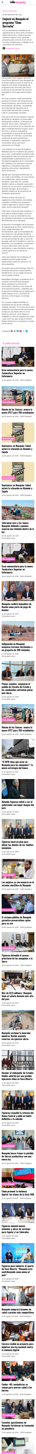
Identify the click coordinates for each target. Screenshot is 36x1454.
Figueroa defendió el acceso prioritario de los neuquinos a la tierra (17, 958)
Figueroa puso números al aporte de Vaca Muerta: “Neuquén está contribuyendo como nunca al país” (18, 1270)
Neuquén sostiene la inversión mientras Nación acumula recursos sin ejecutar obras (16, 1036)
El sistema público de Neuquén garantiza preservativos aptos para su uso (16, 920)
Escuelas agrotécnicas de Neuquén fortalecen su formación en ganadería (18, 1425)
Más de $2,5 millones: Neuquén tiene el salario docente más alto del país (17, 996)
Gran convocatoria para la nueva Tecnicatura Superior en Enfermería (17, 373)
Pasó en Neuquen (9, 11)
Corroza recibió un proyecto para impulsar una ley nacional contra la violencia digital (17, 1347)
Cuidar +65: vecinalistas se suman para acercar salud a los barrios (17, 1387)
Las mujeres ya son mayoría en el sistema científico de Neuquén (18, 883)
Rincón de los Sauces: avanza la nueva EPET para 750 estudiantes (18, 411)
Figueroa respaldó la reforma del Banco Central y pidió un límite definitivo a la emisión (18, 1116)
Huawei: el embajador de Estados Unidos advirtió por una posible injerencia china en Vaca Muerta (18, 1076)
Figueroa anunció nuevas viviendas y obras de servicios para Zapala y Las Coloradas (16, 1229)
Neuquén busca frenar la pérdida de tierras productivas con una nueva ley (17, 1156)
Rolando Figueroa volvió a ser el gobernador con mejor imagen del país (18, 805)
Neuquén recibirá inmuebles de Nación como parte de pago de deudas (16, 607)
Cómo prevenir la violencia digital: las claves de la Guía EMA (18, 1192)
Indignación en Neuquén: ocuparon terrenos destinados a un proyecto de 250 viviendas (17, 647)
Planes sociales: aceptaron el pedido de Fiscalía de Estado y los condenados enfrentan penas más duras (17, 688)
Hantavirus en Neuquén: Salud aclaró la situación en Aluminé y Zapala (17, 449)
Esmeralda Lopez (12, 48)
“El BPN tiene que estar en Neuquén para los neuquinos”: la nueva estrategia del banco (17, 765)
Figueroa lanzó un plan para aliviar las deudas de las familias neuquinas (17, 845)
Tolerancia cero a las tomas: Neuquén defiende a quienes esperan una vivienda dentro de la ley (18, 527)
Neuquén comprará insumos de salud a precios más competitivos (18, 1310)
